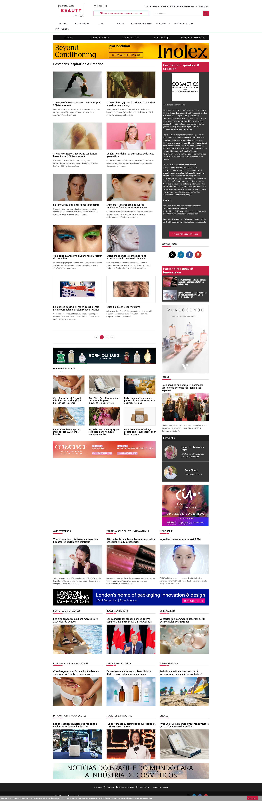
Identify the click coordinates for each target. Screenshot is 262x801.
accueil (63, 23)
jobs (101, 23)
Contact (110, 787)
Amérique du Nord (100, 37)
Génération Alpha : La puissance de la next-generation (130, 155)
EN (100, 6)
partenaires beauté (141, 23)
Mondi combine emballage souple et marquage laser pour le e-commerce (140, 431)
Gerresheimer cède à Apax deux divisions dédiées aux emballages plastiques (129, 672)
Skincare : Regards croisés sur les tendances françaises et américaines (127, 206)
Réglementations (117, 610)
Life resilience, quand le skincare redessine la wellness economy (130, 104)
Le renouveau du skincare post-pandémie (76, 204)
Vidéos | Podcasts (183, 23)
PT (106, 6)
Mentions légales (160, 787)
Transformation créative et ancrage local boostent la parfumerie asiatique (76, 540)
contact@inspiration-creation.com (178, 211)
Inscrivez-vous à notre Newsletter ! (122, 14)
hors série (161, 23)
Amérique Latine (131, 37)
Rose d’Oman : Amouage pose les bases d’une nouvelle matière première (104, 431)
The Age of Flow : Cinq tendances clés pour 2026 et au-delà (77, 104)
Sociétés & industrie (119, 715)
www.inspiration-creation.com (185, 214)
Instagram (174, 222)
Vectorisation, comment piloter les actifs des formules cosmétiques (182, 620)
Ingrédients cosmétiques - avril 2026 (180, 539)
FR (95, 6)
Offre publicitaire (126, 787)
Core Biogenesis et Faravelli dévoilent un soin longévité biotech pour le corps (67, 400)
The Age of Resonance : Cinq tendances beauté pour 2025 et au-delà (75, 155)
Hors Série (166, 531)
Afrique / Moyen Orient (193, 37)
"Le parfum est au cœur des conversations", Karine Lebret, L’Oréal (130, 725)
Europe (69, 37)
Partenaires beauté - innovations (179, 270)
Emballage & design (118, 663)
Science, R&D (167, 610)
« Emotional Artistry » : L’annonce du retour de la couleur (77, 257)
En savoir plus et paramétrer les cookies (135, 798)
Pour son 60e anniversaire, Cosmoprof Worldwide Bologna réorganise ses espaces (183, 388)
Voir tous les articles (186, 234)
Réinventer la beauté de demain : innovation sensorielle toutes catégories (131, 540)
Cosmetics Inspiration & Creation (181, 67)
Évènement (61, 29)
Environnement (170, 663)
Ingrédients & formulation (70, 663)
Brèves (164, 715)
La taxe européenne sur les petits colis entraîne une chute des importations (139, 400)
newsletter (144, 787)
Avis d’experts (62, 531)
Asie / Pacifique (162, 37)
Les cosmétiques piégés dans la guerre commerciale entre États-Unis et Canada (129, 620)
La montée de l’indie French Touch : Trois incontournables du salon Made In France (76, 308)
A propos (98, 787)
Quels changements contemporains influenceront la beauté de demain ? (126, 257)
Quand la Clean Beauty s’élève (123, 306)
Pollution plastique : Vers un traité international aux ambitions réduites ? (181, 672)
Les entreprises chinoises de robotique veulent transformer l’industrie (75, 725)
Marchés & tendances (67, 610)
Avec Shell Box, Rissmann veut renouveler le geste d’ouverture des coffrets (104, 400)
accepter (253, 798)
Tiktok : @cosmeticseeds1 (193, 222)
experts (120, 23)
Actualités (81, 23)
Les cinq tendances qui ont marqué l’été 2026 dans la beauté (67, 431)
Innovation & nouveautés (69, 715)
